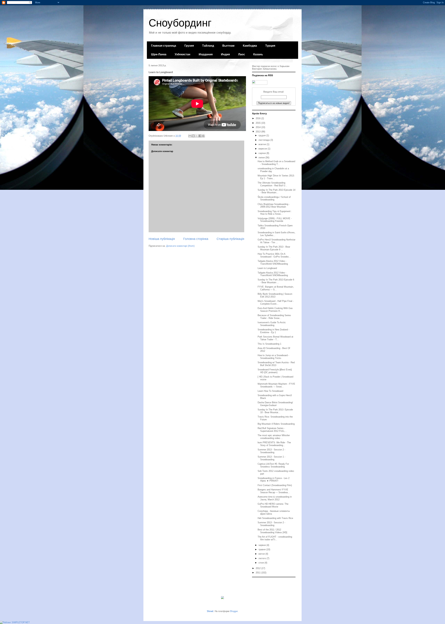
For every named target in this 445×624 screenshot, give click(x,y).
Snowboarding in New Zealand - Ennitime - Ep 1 (273, 331)
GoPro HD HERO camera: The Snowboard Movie (273, 505)
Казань (258, 54)
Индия (225, 54)
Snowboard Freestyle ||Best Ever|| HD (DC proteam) (275, 371)
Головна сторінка (195, 239)
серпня (262, 153)
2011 (258, 572)
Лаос (241, 54)
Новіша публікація (162, 239)
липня (261, 157)
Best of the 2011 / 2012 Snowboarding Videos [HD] (272, 531)
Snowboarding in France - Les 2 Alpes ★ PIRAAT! (273, 479)
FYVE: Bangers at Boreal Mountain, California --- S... (276, 288)
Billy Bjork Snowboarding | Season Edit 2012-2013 (275, 295)
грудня (262, 135)
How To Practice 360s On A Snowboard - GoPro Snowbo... (274, 255)
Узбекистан (182, 54)
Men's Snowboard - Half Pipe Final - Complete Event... (276, 302)
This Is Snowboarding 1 (269, 344)
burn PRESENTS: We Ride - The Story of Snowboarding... (274, 444)
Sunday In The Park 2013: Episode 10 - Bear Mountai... (275, 411)
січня (261, 562)
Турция (270, 45)
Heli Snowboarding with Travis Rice (275, 518)
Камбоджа (250, 45)
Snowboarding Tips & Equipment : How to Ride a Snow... (275, 212)
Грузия (189, 45)
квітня (261, 554)
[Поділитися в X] (196, 136)
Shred (210, 611)
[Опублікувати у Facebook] (200, 136)
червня (262, 545)
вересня (263, 148)
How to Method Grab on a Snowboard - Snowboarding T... (276, 162)
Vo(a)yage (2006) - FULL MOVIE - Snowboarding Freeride (275, 219)
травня (262, 549)
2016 (258, 118)
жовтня (262, 144)
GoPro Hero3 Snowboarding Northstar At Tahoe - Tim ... (276, 241)
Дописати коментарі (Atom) (180, 246)
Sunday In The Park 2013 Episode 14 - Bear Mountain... (276, 191)
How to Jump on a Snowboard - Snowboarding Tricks (273, 356)
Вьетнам (228, 45)
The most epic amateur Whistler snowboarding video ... (274, 436)
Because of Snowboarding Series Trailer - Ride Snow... (274, 316)
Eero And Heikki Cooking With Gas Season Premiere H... (275, 309)
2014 (258, 127)
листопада (264, 140)
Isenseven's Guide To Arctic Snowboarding (272, 324)
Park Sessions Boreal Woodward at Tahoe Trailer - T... (275, 338)
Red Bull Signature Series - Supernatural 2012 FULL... (272, 429)
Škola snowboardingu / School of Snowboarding (274, 198)
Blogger (234, 611)
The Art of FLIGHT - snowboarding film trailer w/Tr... (275, 538)
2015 (258, 123)
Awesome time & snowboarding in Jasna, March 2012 (275, 498)
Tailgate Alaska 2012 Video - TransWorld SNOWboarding (273, 262)
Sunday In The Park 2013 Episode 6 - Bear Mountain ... (276, 281)
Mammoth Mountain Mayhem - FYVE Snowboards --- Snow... (276, 385)
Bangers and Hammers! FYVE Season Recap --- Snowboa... (274, 491)
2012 (258, 568)
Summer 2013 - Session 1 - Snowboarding (271, 458)
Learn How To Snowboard (270, 391)
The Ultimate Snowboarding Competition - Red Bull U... (272, 184)
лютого (262, 558)
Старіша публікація (230, 239)
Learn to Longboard (267, 268)
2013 (258, 131)
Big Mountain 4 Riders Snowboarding (276, 424)
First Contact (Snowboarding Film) (275, 485)
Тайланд (208, 45)
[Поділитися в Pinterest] (203, 136)
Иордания (206, 54)
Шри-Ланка (158, 54)
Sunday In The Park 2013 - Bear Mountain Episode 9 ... (274, 248)
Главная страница (163, 45)
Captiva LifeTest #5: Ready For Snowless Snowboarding (273, 465)
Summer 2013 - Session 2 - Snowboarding (271, 451)
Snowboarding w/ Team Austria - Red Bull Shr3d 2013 (276, 364)
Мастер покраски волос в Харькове (270, 66)
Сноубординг (180, 23)
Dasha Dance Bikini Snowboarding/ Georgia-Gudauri (275, 404)
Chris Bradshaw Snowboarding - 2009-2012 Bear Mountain (274, 205)
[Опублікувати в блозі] (193, 136)
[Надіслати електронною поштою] (190, 136)
